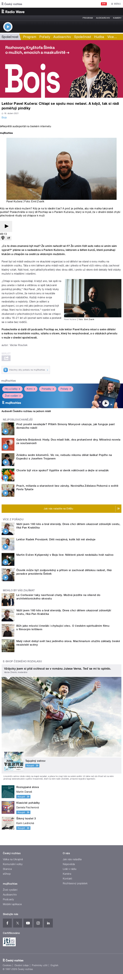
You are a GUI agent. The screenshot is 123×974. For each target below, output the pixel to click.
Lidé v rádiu (70, 869)
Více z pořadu (13, 519)
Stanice (7, 869)
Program (88, 18)
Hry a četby (11, 388)
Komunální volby (13, 864)
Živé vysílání (11, 395)
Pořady (44, 37)
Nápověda (69, 864)
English (54, 965)
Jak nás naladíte (72, 859)
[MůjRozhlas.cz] (6, 133)
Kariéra (67, 873)
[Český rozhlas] (12, 4)
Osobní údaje (22, 965)
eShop (7, 873)
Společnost (10, 37)
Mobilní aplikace (12, 904)
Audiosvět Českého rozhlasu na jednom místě (26, 411)
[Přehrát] (6, 226)
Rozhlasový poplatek (75, 883)
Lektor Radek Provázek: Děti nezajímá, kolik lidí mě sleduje (55, 539)
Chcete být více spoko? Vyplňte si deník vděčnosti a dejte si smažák (62, 470)
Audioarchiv (103, 18)
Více (112, 37)
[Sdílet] (9, 238)
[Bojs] (61, 69)
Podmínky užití (40, 965)
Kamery (117, 18)
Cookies (7, 965)
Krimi (30, 388)
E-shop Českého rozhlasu (22, 661)
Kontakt (67, 878)
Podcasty (8, 899)
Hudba (99, 37)
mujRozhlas (8, 380)
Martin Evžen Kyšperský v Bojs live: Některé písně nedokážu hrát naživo (65, 554)
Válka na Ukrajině (13, 859)
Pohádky (46, 388)
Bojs (4, 117)
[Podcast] (3, 238)
